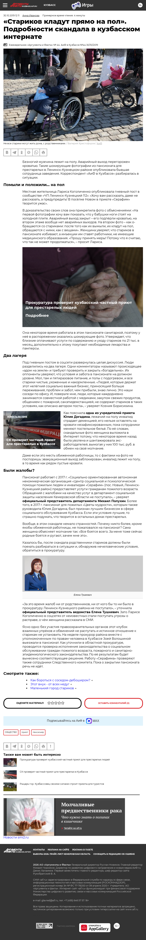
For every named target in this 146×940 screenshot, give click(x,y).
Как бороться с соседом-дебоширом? (60, 680)
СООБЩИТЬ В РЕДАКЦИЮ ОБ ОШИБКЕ (114, 854)
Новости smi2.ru (16, 837)
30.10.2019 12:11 (11, 15)
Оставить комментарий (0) (113, 703)
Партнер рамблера (66, 926)
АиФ (99, 143)
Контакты (39, 850)
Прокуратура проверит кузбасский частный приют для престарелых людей (78, 305)
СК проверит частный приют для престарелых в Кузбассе (54, 771)
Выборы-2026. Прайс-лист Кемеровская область (61, 854)
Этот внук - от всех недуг (49, 684)
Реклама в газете (82, 850)
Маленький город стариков (52, 688)
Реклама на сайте (58, 850)
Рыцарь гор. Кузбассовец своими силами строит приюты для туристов (62, 783)
